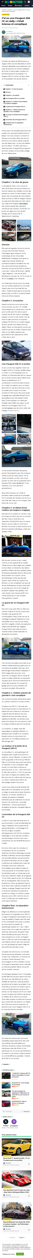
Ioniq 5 (11, 279)
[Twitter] (6, 1124)
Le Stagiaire (9, 31)
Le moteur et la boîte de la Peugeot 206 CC (16, 115)
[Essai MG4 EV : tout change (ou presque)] (6, 1085)
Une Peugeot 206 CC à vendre (15, 98)
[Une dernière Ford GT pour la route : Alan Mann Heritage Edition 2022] (16, 1179)
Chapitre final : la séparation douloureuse (13, 123)
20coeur (8, 92)
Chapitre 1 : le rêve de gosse (14, 89)
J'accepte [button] (20, 1254)
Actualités (6, 14)
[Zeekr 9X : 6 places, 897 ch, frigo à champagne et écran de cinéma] (6, 1075)
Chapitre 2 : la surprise (12, 95)
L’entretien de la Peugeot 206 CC (16, 119)
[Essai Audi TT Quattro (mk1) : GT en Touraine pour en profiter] (16, 1147)
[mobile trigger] (3, 2)
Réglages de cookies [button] (9, 1254)
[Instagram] (14, 1124)
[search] (25, 1)
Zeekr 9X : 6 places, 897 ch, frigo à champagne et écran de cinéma (21, 1075)
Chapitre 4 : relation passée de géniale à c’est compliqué (14, 110)
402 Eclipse (23, 204)
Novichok (8, 1163)
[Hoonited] (14, 2)
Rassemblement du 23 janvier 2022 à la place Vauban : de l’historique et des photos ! (16, 1224)
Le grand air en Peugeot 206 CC (15, 106)
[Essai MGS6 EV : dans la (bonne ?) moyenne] (6, 1103)
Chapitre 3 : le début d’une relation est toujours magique (15, 102)
